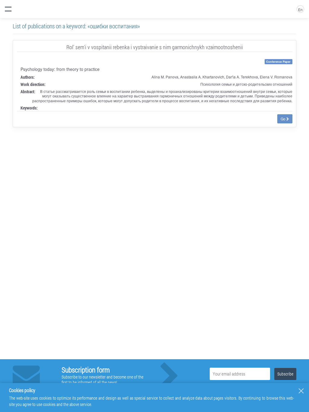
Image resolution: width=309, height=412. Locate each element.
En (300, 9)
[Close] (301, 391)
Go (283, 118)
